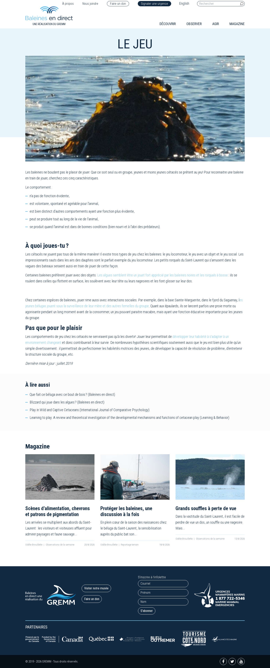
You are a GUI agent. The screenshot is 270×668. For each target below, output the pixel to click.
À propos (68, 3)
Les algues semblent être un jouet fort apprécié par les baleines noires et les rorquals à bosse (162, 275)
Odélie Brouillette (33, 544)
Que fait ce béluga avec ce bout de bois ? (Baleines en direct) (72, 394)
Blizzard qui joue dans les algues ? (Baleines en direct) (67, 402)
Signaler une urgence (154, 4)
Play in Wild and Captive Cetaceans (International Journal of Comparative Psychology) (89, 410)
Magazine (237, 24)
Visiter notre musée (96, 588)
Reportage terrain (130, 544)
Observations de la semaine (60, 544)
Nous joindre (90, 3)
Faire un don (118, 4)
